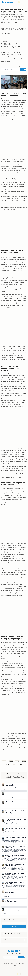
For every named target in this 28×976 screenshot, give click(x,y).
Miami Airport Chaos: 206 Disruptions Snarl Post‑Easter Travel (13, 44)
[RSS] (16, 968)
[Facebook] (11, 968)
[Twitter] (13, 968)
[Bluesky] (14, 968)
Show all (24, 771)
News (2, 7)
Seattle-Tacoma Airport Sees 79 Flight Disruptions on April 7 (12, 47)
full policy (21, 29)
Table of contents (6, 33)
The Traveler (13, 974)
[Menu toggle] (26, 2)
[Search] (23, 2)
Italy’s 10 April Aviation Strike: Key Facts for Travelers (13, 40)
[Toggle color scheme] (20, 2)
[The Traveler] (7, 2)
